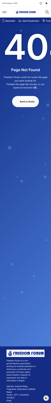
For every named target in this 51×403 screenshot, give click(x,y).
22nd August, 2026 (9, 3)
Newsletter (10, 21)
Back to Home (27, 101)
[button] (41, 3)
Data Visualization (30, 21)
